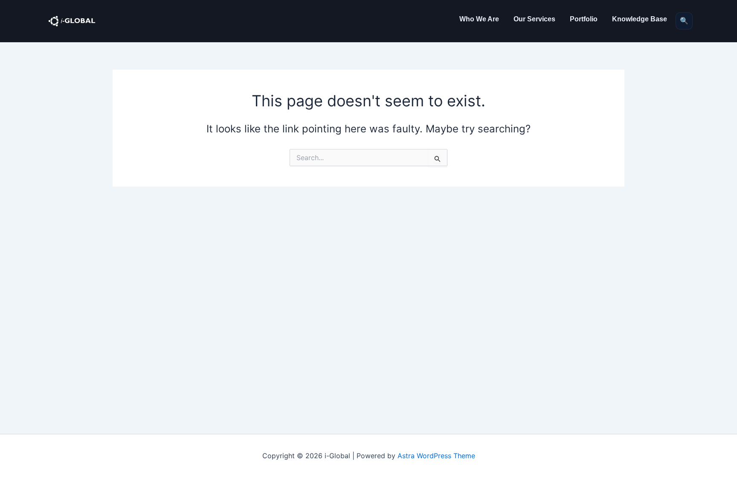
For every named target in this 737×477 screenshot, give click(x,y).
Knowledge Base (639, 19)
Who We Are (479, 19)
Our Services (534, 19)
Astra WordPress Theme (436, 455)
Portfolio (584, 19)
